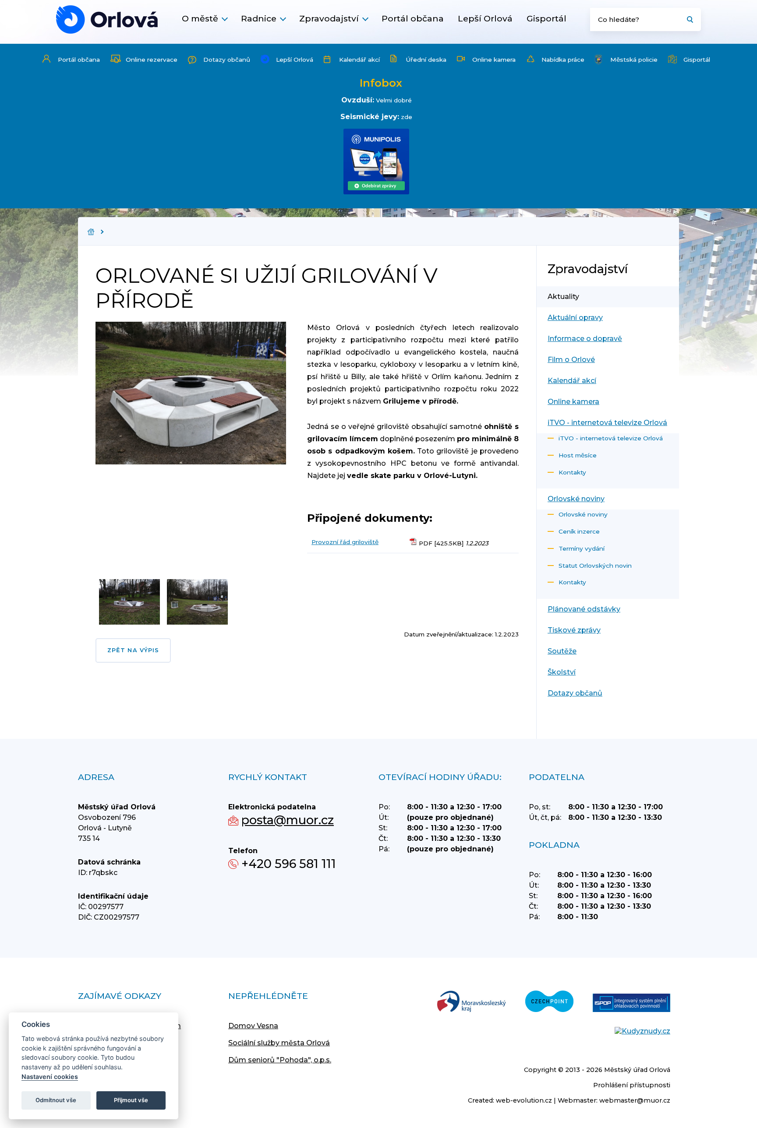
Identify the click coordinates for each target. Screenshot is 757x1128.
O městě (200, 18)
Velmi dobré (394, 100)
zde (406, 116)
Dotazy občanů (226, 59)
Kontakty (572, 472)
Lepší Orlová (485, 18)
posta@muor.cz (287, 820)
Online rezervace (151, 59)
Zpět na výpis (133, 650)
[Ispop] (631, 1004)
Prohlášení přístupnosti (631, 1085)
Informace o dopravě (585, 338)
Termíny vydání (582, 548)
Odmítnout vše (55, 1099)
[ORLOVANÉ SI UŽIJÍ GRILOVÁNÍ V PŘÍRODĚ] (107, 19)
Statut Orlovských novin (595, 565)
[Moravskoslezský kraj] (471, 1002)
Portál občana (413, 18)
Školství (562, 672)
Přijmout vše (131, 1099)
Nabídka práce (562, 59)
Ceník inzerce (579, 531)
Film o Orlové (571, 359)
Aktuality (563, 296)
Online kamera (494, 59)
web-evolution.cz (524, 1100)
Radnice (258, 18)
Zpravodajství (329, 18)
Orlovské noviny (576, 499)
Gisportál (546, 18)
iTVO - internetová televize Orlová (607, 422)
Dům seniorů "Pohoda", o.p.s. (279, 1060)
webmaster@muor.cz (634, 1100)
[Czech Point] (549, 1002)
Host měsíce (578, 455)
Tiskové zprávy (574, 630)
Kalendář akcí (359, 59)
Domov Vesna (253, 1026)
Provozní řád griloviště (344, 541)
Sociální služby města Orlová (279, 1043)
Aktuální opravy (575, 317)
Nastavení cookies (49, 1076)
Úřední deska (426, 59)
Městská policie (634, 59)
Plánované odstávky (584, 609)
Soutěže (562, 651)
